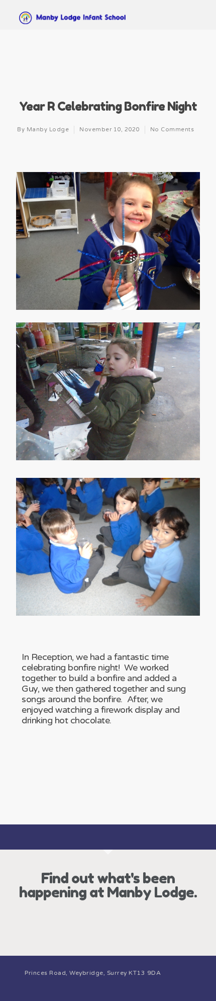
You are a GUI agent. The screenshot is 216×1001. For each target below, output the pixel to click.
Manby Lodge (48, 129)
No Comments (172, 129)
